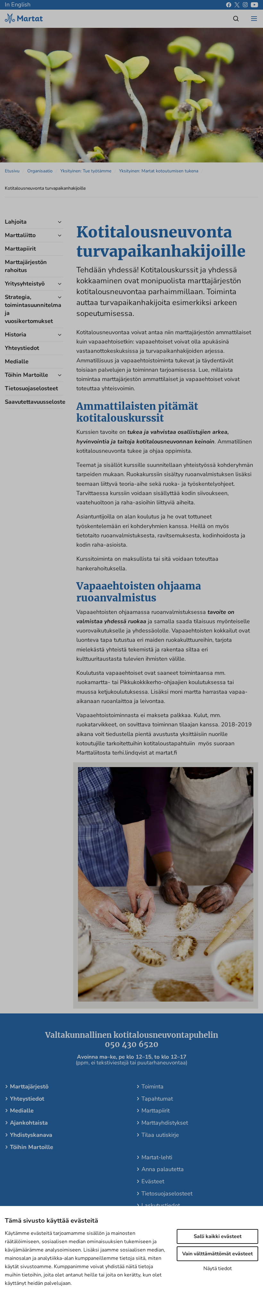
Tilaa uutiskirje (160, 1135)
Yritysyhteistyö (25, 283)
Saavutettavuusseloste (28, 402)
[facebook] (228, 4)
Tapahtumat (157, 1099)
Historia (15, 334)
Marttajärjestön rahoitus (26, 266)
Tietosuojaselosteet (28, 388)
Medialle (17, 361)
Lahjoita (16, 222)
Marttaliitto (20, 235)
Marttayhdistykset (164, 1123)
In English (17, 4)
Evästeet (152, 1181)
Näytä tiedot (217, 1268)
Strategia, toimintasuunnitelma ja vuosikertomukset (28, 309)
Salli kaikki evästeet (218, 1236)
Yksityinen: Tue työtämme (85, 171)
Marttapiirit (20, 248)
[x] (237, 4)
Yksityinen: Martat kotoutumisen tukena (158, 171)
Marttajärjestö (29, 1086)
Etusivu (12, 171)
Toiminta (152, 1086)
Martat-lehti (156, 1157)
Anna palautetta (162, 1169)
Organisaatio (40, 171)
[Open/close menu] (254, 19)
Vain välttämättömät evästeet (217, 1253)
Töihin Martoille (26, 375)
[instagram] (245, 4)
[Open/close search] (236, 19)
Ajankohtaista (29, 1123)
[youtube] (254, 4)
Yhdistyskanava (31, 1135)
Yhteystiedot (22, 348)
